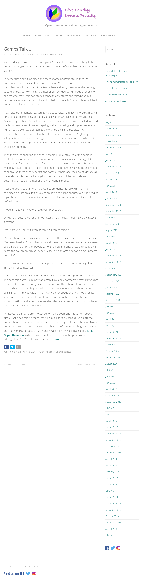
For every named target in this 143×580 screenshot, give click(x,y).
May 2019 (110, 414)
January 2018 (111, 478)
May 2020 (110, 382)
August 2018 (111, 459)
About (37, 35)
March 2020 (111, 389)
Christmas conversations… (117, 94)
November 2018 (113, 439)
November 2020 (113, 344)
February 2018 (112, 471)
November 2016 (113, 509)
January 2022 (111, 287)
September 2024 (113, 173)
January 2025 (111, 160)
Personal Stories (77, 35)
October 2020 (112, 351)
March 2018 (111, 465)
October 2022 (112, 268)
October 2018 (112, 446)
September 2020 (113, 357)
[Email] (18, 347)
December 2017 (113, 484)
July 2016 (109, 535)
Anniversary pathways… (116, 100)
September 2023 (113, 223)
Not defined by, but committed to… (16, 364)
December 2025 (113, 134)
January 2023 (111, 249)
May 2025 (110, 154)
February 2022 (112, 281)
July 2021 (109, 306)
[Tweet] (12, 347)
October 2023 (112, 217)
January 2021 (111, 332)
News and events (109, 35)
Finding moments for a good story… (122, 81)
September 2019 (113, 401)
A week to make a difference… (88, 364)
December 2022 (113, 255)
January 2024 (111, 198)
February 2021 (112, 325)
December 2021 (113, 293)
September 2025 (113, 147)
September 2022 (113, 274)
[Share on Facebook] (6, 347)
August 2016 (111, 529)
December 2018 (113, 433)
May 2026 (110, 122)
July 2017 (109, 490)
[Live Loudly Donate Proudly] (71, 28)
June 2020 (110, 376)
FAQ (93, 35)
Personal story (47, 352)
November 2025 (113, 141)
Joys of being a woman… (116, 88)
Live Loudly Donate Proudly (48, 54)
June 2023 (110, 236)
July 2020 (109, 370)
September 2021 (113, 300)
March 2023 (111, 242)
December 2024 (113, 166)
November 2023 (113, 211)
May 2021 (110, 312)
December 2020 (113, 338)
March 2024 (111, 192)
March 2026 (111, 128)
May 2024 (110, 185)
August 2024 (111, 179)
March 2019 (111, 420)
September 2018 (113, 452)
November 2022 (113, 262)
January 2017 (111, 497)
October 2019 (112, 395)
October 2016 (112, 516)
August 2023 (111, 230)
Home (26, 35)
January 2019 (111, 427)
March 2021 (111, 319)
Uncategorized (64, 352)
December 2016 (113, 503)
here (57, 339)
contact (36, 566)
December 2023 (113, 204)
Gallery (59, 35)
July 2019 (109, 408)
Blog (47, 35)
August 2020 (111, 363)
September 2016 (113, 522)
